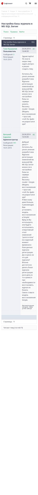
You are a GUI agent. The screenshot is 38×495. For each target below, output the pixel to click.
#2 (34, 134)
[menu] (36, 3)
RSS (33, 42)
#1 (34, 49)
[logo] (7, 3)
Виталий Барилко (7, 135)
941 (14, 143)
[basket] (30, 3)
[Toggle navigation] (26, 3)
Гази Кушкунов (10, 48)
